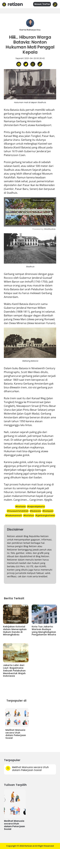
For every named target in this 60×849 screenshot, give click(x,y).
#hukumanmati (13, 515)
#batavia (20, 506)
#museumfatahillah (17, 511)
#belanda (35, 511)
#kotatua (28, 515)
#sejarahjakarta (36, 506)
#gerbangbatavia (45, 515)
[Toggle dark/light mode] (55, 4)
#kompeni (47, 511)
